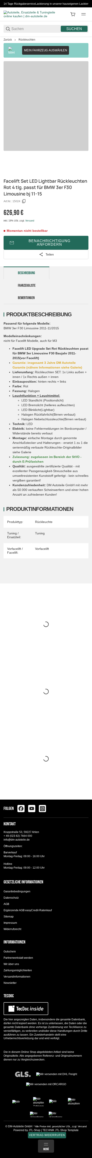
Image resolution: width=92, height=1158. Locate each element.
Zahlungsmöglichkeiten (18, 970)
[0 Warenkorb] (73, 14)
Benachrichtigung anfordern (49, 242)
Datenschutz (11, 897)
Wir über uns (11, 964)
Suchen (74, 29)
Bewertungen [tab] (26, 298)
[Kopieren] (24, 201)
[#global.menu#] (83, 14)
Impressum (10, 922)
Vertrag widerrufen (47, 1135)
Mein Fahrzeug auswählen (45, 50)
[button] (84, 797)
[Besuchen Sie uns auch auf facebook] (21, 808)
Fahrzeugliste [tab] (27, 285)
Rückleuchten (27, 39)
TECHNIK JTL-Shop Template (60, 1130)
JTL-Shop (35, 1130)
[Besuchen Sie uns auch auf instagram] (42, 808)
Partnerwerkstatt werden (18, 957)
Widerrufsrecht (12, 929)
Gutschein (10, 951)
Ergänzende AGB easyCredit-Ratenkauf (28, 910)
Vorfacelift (42, 549)
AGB (6, 904)
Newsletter (10, 983)
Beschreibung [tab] (26, 273)
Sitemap (9, 916)
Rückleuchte (43, 522)
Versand (29, 220)
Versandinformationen (17, 976)
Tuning (40, 533)
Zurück (8, 39)
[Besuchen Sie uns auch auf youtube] (31, 808)
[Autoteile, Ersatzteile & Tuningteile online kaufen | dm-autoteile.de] (30, 14)
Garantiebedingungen (17, 891)
